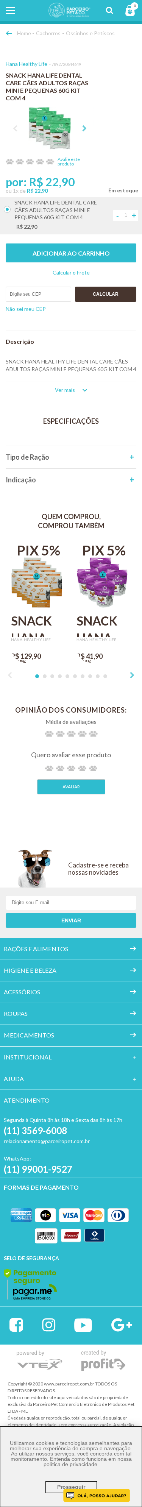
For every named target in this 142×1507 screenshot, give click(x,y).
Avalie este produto (69, 161)
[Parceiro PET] (64, 15)
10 (105, 676)
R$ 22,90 (37, 190)
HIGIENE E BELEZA (30, 970)
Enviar (71, 920)
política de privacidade (70, 1464)
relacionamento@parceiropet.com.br (47, 1141)
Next (84, 128)
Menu (10, 10)
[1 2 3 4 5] (71, 768)
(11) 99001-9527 (38, 1169)
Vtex (39, 1360)
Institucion (24, 1057)
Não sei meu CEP (26, 309)
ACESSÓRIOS (22, 991)
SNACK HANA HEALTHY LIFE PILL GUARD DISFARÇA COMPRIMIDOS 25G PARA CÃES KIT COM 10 (38, 625)
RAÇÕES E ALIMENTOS (36, 948)
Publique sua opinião (71, 786)
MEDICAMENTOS (29, 1035)
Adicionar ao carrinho (71, 253)
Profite (103, 1360)
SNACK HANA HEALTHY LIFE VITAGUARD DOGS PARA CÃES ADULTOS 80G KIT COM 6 (103, 625)
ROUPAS (16, 1013)
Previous (15, 128)
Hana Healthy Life (26, 64)
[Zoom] (49, 128)
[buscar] (109, 10)
